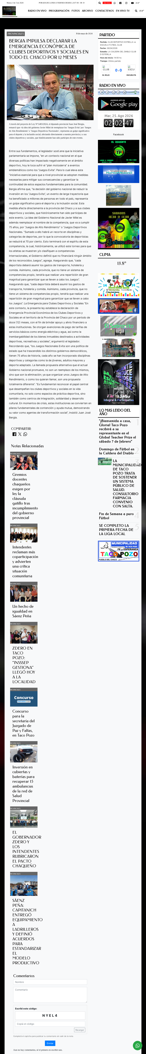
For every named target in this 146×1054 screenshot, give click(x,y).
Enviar (50, 1043)
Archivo (87, 10)
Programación (59, 10)
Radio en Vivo (37, 10)
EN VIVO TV (123, 10)
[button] (100, 3)
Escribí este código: (26, 1008)
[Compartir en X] (20, 435)
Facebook (118, 134)
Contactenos (104, 10)
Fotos (76, 10)
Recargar (79, 1030)
